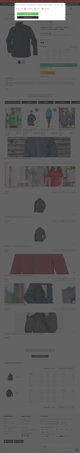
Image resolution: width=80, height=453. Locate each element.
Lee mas (61, 4)
